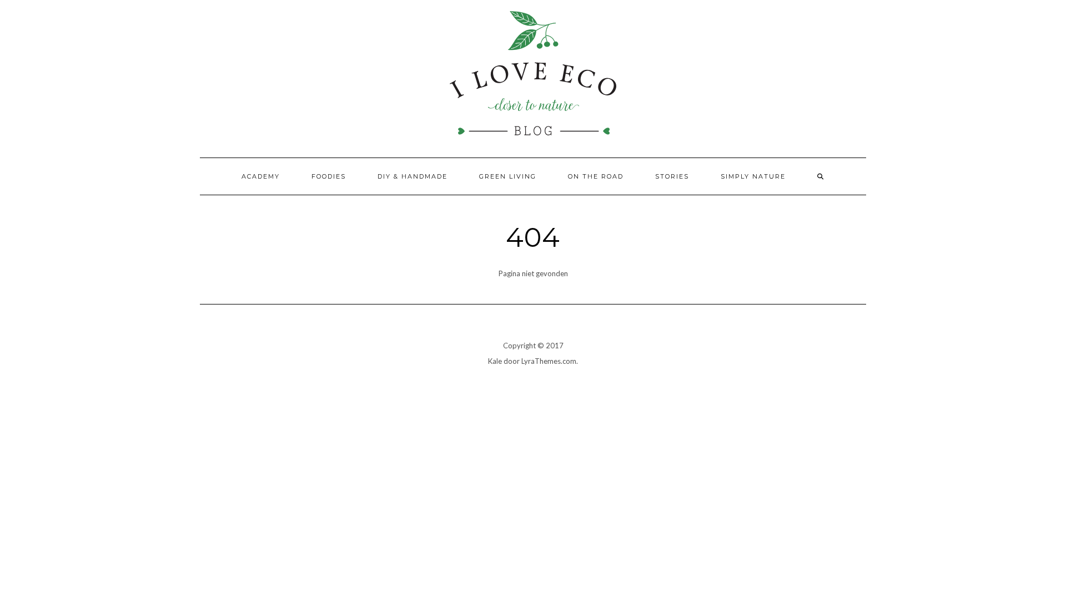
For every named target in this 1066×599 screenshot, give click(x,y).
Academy (261, 176)
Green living (507, 176)
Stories (672, 176)
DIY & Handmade (412, 176)
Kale (495, 361)
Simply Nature (753, 176)
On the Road (595, 176)
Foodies (328, 176)
